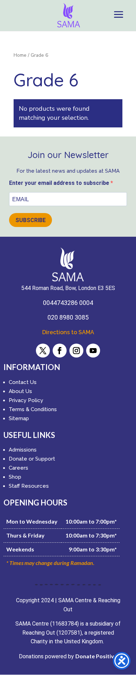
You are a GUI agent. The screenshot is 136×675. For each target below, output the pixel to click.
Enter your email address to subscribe (60, 183)
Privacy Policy (26, 400)
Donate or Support (32, 459)
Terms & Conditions (33, 409)
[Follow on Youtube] (93, 351)
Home (20, 55)
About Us (20, 391)
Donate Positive (96, 656)
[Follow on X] (43, 351)
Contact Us (23, 382)
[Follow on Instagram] (76, 351)
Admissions (23, 450)
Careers (18, 468)
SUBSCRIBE (30, 220)
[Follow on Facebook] (60, 351)
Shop (15, 477)
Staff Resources (29, 486)
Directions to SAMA (68, 332)
